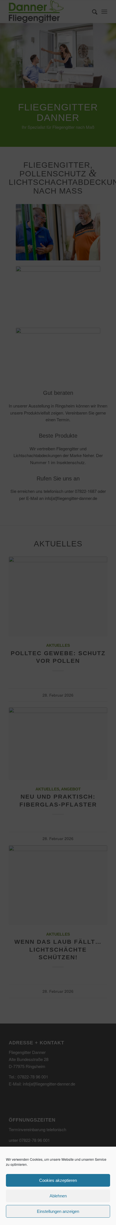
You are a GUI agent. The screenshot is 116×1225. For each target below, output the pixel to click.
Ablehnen (58, 1195)
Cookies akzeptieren (58, 1180)
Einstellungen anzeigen (58, 1211)
